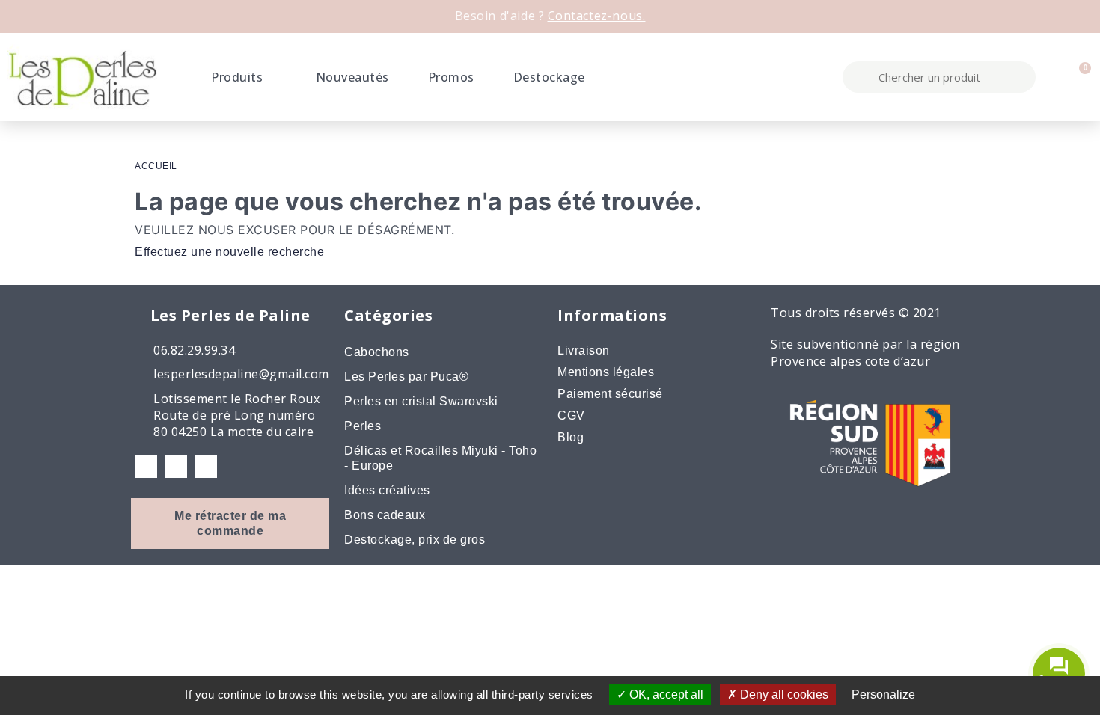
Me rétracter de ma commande (230, 523)
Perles (362, 426)
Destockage (549, 77)
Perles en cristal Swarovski (421, 401)
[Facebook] (146, 466)
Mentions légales (605, 372)
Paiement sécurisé (610, 393)
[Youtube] (206, 466)
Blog (570, 437)
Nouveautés (352, 77)
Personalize (883, 694)
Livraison (583, 350)
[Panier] (1078, 77)
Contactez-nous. (597, 15)
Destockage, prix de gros (414, 539)
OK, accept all (664, 694)
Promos (451, 77)
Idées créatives (387, 490)
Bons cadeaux (384, 515)
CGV (571, 415)
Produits (237, 77)
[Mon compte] (1053, 77)
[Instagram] (176, 466)
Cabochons (376, 352)
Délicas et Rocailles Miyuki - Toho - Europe (440, 458)
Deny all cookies (782, 694)
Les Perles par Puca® (406, 376)
